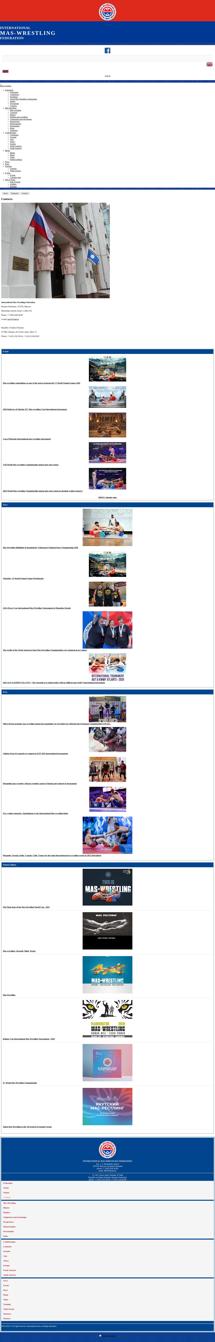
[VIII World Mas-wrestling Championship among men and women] (107, 462)
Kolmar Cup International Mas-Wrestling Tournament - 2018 (29, 1039)
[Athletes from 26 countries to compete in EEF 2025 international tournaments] (107, 751)
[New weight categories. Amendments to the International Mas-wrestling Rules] (107, 811)
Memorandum (15, 124)
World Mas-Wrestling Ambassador (23, 99)
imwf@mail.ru (13, 319)
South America (16, 148)
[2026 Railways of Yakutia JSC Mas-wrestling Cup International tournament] (107, 407)
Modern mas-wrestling (19, 117)
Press (7, 164)
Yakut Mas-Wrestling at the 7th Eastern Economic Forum (27, 1127)
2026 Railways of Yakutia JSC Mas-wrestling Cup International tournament (35, 409)
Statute (12, 101)
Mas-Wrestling (10, 108)
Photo (12, 155)
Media (7, 151)
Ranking (13, 186)
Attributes (14, 130)
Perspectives (15, 121)
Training (8, 166)
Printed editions (16, 160)
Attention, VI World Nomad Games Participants (23, 578)
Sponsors (7, 1314)
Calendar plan (15, 177)
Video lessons (15, 171)
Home (5, 193)
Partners (7, 1318)
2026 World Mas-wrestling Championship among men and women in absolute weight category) (43, 491)
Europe (13, 144)
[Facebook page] (107, 53)
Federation (9, 90)
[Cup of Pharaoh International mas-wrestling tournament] (107, 437)
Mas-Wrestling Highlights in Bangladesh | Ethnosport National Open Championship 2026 (40, 548)
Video (12, 157)
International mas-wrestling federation (107, 1161)
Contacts (13, 106)
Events (7, 173)
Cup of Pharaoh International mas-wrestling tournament (27, 439)
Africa (12, 142)
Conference (14, 95)
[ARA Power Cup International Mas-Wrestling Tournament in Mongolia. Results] (107, 606)
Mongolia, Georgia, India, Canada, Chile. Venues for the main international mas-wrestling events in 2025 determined (52, 855)
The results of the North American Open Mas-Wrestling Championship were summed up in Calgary (45, 650)
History (13, 115)
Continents (14, 135)
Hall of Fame (10, 180)
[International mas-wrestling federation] (107, 20)
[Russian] (5, 73)
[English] (210, 66)
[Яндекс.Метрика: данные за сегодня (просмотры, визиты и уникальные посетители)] (107, 1336)
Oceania (13, 137)
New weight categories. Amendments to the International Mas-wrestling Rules (35, 813)
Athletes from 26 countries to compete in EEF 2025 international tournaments (35, 754)
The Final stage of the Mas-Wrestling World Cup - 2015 (26, 907)
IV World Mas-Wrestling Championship (20, 1083)
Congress (13, 113)
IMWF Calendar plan (107, 497)
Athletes (13, 184)
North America (16, 146)
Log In (107, 76)
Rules (12, 128)
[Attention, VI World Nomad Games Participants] (107, 576)
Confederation (10, 133)
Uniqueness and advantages (21, 119)
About (6, 1188)
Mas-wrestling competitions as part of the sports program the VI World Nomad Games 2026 (41, 383)
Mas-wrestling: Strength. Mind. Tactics (19, 951)
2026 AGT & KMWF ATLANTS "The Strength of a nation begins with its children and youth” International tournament (54, 683)
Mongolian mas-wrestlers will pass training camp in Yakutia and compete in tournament (40, 784)
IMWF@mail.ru (110, 1171)
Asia (12, 139)
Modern (6, 1212)
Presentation (15, 126)
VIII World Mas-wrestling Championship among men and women (30, 465)
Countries (7, 1247)
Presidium (14, 97)
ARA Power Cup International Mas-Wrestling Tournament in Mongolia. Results (37, 608)
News (7, 162)
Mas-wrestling (5, 86)
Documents (14, 104)
